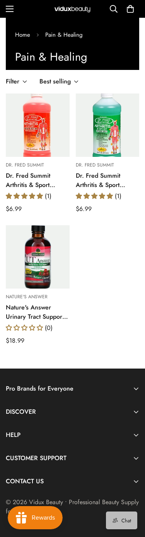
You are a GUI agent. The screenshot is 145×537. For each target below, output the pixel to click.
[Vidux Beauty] (72, 9)
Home (22, 35)
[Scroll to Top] (131, 496)
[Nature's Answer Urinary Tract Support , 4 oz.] (38, 257)
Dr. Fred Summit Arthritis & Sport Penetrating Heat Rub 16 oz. (35, 180)
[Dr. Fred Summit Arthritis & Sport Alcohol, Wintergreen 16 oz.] (108, 125)
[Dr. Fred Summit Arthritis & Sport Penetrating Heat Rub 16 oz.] (38, 125)
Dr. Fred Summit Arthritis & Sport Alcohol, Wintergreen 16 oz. (105, 180)
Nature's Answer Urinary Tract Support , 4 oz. (37, 312)
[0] (130, 9)
